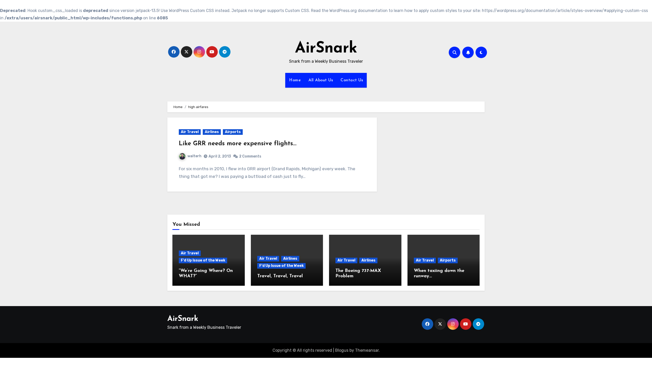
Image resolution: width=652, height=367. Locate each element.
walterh (194, 156)
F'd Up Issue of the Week (203, 260)
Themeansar (367, 350)
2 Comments (250, 156)
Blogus (341, 350)
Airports (233, 132)
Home (295, 80)
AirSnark (326, 48)
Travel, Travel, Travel (280, 276)
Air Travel (190, 132)
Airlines (212, 132)
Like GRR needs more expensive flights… (237, 144)
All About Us (320, 80)
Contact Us (352, 80)
